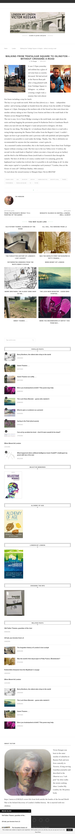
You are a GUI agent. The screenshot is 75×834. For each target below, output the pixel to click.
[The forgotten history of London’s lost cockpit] (20, 242)
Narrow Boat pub (42, 179)
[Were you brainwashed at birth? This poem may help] (54, 307)
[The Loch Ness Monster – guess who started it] (54, 278)
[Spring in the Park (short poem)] (9, 424)
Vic (30, 183)
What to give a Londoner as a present (30, 410)
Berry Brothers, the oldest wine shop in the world (34, 354)
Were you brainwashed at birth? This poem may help (35, 388)
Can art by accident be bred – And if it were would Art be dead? (38, 432)
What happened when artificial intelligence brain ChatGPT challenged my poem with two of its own (42, 454)
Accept (69, 830)
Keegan (32, 179)
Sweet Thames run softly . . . (26, 376)
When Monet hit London (54, 262)
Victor (36, 183)
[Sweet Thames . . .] (20, 307)
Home (5, 48)
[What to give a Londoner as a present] (9, 412)
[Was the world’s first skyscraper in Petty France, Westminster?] (54, 242)
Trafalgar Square (21, 183)
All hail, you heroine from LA (54, 226)
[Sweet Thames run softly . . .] (9, 379)
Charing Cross (9, 179)
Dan (18, 179)
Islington (24, 179)
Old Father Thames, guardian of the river (18, 628)
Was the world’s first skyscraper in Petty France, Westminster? (38, 658)
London (14, 48)
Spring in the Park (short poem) (28, 421)
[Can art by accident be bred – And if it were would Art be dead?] (9, 435)
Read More (38, 832)
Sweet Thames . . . (20, 321)
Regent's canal (54, 179)
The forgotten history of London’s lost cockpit (33, 647)
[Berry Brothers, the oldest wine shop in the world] (20, 278)
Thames (64, 179)
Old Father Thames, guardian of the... (14, 815)
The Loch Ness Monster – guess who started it (33, 399)
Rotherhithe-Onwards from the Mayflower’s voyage (21, 670)
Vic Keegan (34, 61)
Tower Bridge (9, 183)
